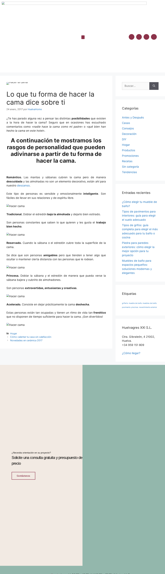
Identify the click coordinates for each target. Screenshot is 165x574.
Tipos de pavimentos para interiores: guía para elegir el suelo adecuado (139, 215)
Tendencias (129, 172)
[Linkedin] (146, 37)
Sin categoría (130, 166)
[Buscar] (154, 86)
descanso (23, 185)
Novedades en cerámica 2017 (26, 340)
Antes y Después (133, 117)
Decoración (129, 134)
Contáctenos (23, 476)
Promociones (130, 155)
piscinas (134, 307)
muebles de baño (150, 303)
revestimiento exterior (148, 307)
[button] (83, 37)
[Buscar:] (135, 86)
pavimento (126, 307)
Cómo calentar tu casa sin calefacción (30, 336)
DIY (124, 139)
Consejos (128, 128)
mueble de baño (135, 303)
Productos (128, 150)
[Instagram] (139, 37)
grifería (125, 303)
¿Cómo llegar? (131, 353)
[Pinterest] (154, 37)
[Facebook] (131, 37)
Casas (126, 123)
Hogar (13, 333)
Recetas (127, 161)
